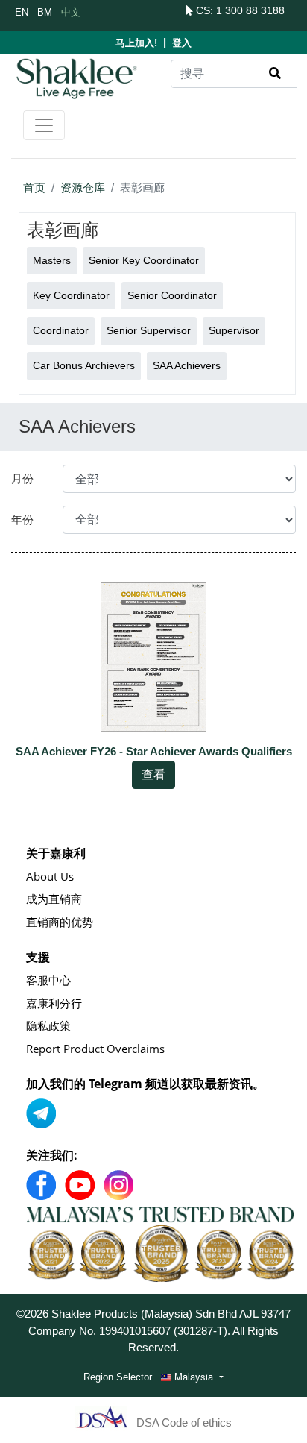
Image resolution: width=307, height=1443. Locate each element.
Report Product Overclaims (95, 1048)
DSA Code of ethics (184, 1422)
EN (21, 11)
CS (201, 10)
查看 (153, 774)
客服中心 (48, 979)
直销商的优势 (59, 921)
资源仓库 (82, 187)
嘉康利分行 (54, 1003)
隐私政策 (48, 1025)
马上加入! (136, 42)
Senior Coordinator (172, 295)
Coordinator (61, 330)
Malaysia (193, 1376)
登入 (182, 42)
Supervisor (234, 330)
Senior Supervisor (149, 330)
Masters (52, 260)
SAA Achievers (187, 365)
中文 (70, 11)
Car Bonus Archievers (84, 365)
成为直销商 (54, 898)
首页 (34, 187)
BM (44, 11)
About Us (50, 876)
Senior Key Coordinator (144, 260)
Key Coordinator (71, 295)
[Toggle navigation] (44, 125)
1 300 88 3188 (250, 10)
